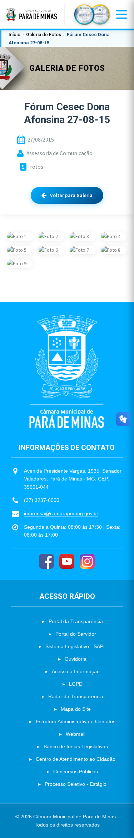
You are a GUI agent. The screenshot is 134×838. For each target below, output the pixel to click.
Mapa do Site (76, 709)
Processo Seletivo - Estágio (75, 784)
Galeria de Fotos (43, 34)
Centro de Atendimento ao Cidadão (75, 759)
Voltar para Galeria (71, 195)
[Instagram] (87, 561)
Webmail (75, 734)
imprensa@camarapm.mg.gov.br (61, 513)
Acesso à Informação (76, 671)
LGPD (76, 684)
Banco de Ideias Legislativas (76, 746)
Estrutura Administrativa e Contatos (75, 721)
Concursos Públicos (75, 771)
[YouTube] (66, 561)
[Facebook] (46, 561)
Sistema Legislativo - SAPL (75, 646)
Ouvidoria (75, 659)
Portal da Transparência (76, 621)
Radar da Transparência (75, 696)
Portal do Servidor (75, 634)
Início (14, 34)
